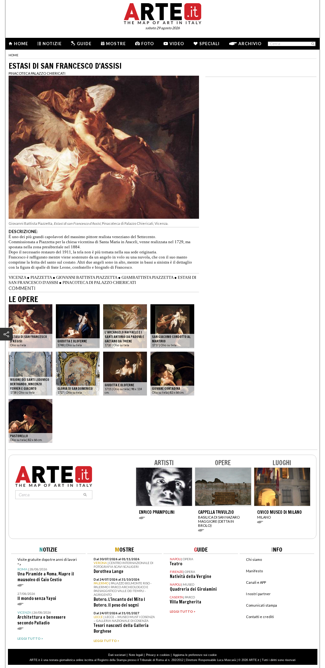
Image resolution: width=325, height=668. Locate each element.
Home (21, 43)
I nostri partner (258, 594)
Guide (84, 43)
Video (176, 43)
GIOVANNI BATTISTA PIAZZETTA (86, 277)
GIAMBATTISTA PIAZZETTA (147, 277)
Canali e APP (256, 582)
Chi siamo (254, 559)
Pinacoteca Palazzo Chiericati (37, 73)
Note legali (136, 655)
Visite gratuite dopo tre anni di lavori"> (47, 569)
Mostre (116, 43)
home (13, 55)
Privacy (151, 655)
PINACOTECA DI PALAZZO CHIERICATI (99, 282)
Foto (147, 43)
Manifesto (254, 571)
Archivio (250, 43)
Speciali (209, 43)
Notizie (52, 43)
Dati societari (117, 655)
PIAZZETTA (41, 277)
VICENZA (17, 277)
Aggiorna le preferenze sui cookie (195, 655)
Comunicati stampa (261, 605)
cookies (165, 655)
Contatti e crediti (260, 617)
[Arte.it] (162, 12)
